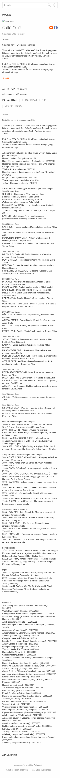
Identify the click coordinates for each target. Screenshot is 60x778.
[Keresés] (49, 5)
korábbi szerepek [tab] (34, 100)
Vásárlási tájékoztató (41, 770)
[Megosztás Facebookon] (56, 27)
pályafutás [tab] (9, 100)
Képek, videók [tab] (13, 106)
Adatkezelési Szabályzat (17, 770)
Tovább (6, 78)
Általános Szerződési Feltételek (28, 765)
